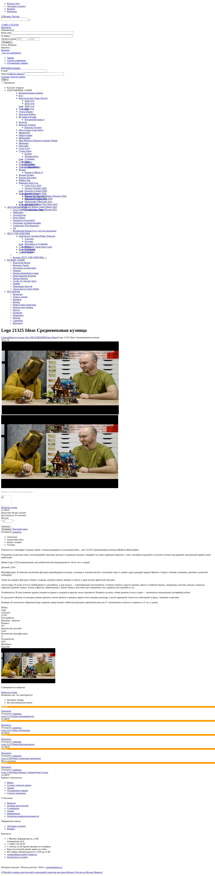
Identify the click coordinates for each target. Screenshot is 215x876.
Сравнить (17, 532)
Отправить (7, 42)
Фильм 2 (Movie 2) (34, 172)
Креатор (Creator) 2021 (36, 199)
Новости (11, 803)
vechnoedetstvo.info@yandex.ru (22, 854)
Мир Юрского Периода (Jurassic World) (38, 140)
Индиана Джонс (21, 265)
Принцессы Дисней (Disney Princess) (37, 236)
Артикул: (5, 526)
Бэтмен (28, 153)
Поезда (16, 310)
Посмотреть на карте (17, 857)
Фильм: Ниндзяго (27, 177)
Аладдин (29, 238)
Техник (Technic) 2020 (36, 188)
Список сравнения (16, 60)
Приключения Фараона (24, 276)
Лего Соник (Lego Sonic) (31, 130)
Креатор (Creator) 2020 (36, 191)
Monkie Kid (24, 132)
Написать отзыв (9, 507)
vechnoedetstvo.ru (53, 867)
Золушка (29, 241)
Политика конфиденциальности (23, 816)
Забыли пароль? (16, 74)
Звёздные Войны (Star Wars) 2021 (41, 204)
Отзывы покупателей (17, 805)
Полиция (17, 312)
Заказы (10, 58)
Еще (21, 106)
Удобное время (8, 39)
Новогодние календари (24, 304)
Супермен (30, 159)
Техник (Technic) (27, 164)
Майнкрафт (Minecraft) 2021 (38, 201)
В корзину (6, 529)
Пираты (17, 270)
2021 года (29, 108)
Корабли (17, 299)
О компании (13, 808)
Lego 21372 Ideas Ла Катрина (15, 730)
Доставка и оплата (16, 6)
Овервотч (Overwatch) (24, 220)
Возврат (11, 9)
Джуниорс (24, 109)
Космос (16, 302)
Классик (23, 122)
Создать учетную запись (13, 77)
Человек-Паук (31, 156)
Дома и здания (20, 297)
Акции (10, 811)
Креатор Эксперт (33, 127)
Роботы (16, 318)
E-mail (4, 71)
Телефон (5, 36)
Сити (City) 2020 (33, 185)
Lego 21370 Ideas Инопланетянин (18, 744)
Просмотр (6, 711)
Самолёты (18, 320)
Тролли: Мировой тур (30, 167)
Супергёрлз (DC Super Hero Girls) (35, 247)
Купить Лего (13, 3)
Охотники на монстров (24, 268)
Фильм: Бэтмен (26, 175)
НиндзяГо (24, 146)
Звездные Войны (27, 114)
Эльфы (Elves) (26, 252)
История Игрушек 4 (34, 119)
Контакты (12, 11)
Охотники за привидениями (27, 223)
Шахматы (18, 323)
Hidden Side (24, 180)
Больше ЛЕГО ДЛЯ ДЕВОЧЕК (30, 257)
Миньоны (24, 143)
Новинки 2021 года (28, 193)
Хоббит (16, 283)
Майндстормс (25, 135)
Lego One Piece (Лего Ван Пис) (28, 210)
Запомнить (9, 82)
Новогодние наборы (23, 307)
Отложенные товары (17, 63)
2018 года (29, 101)
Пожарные (18, 315)
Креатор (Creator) (27, 125)
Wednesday (18, 212)
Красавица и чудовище (36, 244)
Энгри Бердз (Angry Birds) (26, 289)
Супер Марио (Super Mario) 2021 (41, 207)
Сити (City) (24, 148)
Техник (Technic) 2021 (36, 196)
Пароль (4, 74)
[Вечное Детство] (10, 16)
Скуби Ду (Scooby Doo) (24, 281)
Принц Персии (20, 278)
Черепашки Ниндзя (22, 286)
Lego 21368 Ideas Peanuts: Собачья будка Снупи (24, 772)
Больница (18, 294)
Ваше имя (6, 33)
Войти (4, 68)
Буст (21, 95)
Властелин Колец (21, 262)
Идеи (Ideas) (19, 217)
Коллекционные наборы (31, 93)
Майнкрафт (24, 138)
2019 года (29, 103)
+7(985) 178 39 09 (10, 25)
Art (14, 228)
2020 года (29, 106)
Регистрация (14, 68)
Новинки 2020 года (28, 183)
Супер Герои (25, 151)
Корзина (5, 50)
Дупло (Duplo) (26, 111)
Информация (13, 813)
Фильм (22, 170)
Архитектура (19, 215)
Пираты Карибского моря (25, 273)
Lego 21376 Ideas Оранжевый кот (17, 716)
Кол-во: (5, 518)
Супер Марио (25, 162)
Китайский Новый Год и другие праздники (34, 231)
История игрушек (27, 117)
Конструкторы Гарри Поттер (33, 98)
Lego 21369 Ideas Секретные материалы (21, 758)
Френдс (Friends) (27, 249)
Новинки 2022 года (28, 204)
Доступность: (8, 515)
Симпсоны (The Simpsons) (26, 225)
